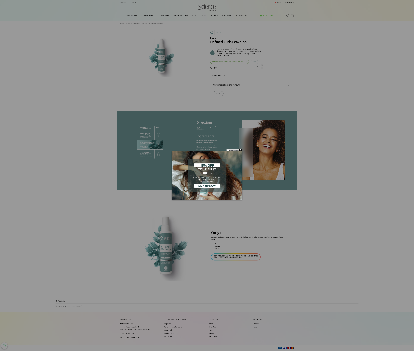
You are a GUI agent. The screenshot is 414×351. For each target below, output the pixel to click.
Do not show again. (234, 150)
